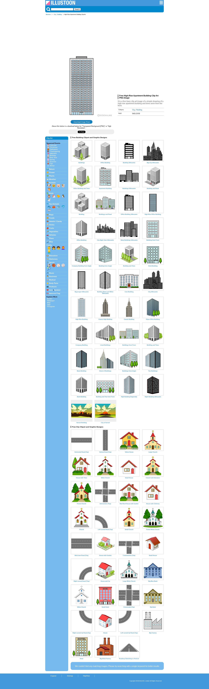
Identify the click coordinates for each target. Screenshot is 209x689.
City (55, 14)
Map (48, 303)
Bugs (51, 215)
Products (53, 287)
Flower (52, 172)
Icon (51, 290)
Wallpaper (51, 301)
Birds (51, 193)
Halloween (54, 149)
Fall (51, 164)
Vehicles (52, 235)
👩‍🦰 (63, 248)
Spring (52, 159)
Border (49, 299)
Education (53, 256)
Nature (52, 169)
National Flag (54, 293)
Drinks (51, 225)
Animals (52, 183)
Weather (52, 179)
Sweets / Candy (55, 221)
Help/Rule (86, 676)
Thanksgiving (55, 151)
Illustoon (48, 14)
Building (59, 14)
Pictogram (51, 306)
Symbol (57, 290)
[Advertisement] (104, 35)
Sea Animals (54, 204)
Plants (51, 176)
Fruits (51, 228)
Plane (51, 238)
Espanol (53, 676)
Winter (52, 166)
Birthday (53, 155)
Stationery (53, 259)
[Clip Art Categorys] (161, 4)
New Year (53, 157)
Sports (52, 262)
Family (49, 245)
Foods (51, 218)
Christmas (53, 147)
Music (51, 273)
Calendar (53, 145)
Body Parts (53, 283)
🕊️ (49, 200)
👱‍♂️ (49, 251)
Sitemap (70, 676)
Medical (52, 280)
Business (53, 276)
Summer (53, 162)
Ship (51, 242)
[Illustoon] (60, 4)
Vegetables (53, 231)
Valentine (53, 153)
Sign (48, 304)
